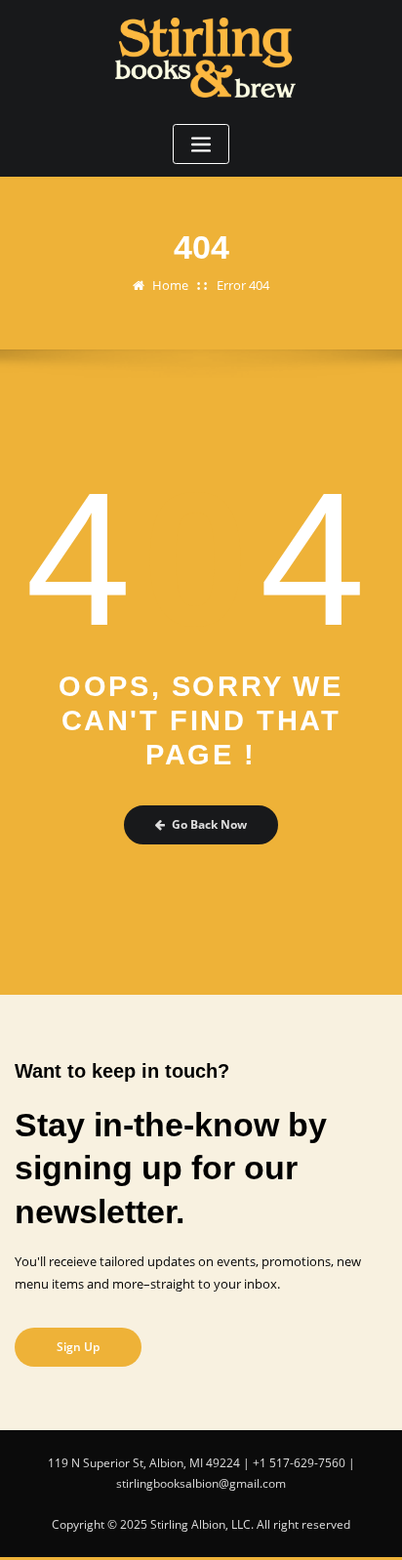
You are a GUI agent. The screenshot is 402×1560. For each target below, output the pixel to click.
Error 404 (243, 285)
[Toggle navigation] (201, 144)
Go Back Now (209, 824)
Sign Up (78, 1346)
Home (170, 285)
